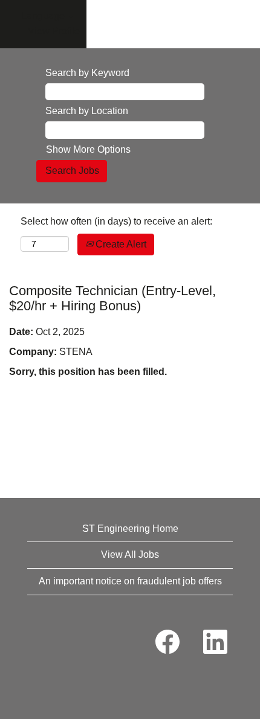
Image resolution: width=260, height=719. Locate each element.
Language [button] (44, 16)
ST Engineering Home (130, 528)
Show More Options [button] (88, 149)
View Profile (54, 31)
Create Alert (119, 244)
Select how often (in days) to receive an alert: (116, 221)
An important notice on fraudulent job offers (130, 581)
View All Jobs (130, 554)
